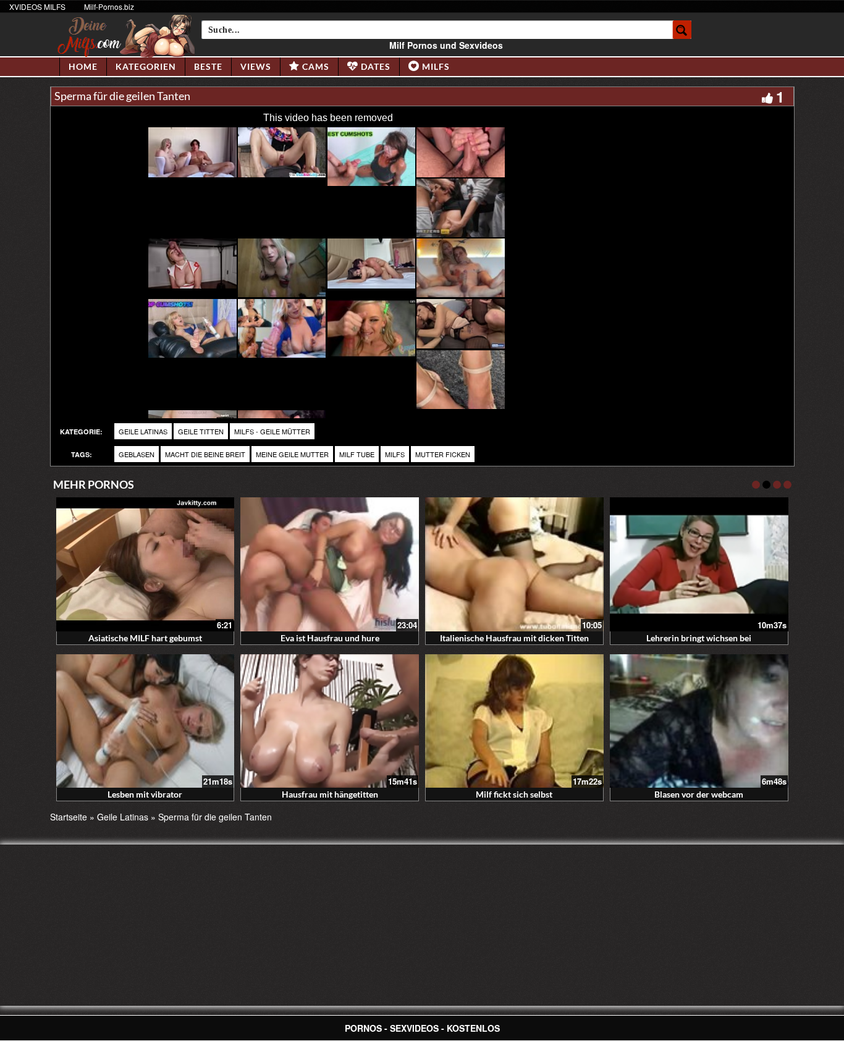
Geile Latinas (143, 431)
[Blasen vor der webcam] (699, 721)
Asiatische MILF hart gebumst (145, 638)
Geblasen (136, 454)
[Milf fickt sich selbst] (514, 721)
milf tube (356, 454)
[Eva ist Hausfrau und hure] (329, 564)
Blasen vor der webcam (698, 794)
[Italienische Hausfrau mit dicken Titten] (514, 564)
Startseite (68, 817)
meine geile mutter (292, 454)
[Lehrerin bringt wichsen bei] (699, 564)
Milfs (395, 454)
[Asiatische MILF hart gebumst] (145, 564)
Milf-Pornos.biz (109, 6)
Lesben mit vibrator (145, 794)
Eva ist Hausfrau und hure (330, 638)
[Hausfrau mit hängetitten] (329, 721)
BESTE (208, 66)
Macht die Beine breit (205, 454)
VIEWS (255, 66)
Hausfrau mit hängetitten (330, 794)
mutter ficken (442, 454)
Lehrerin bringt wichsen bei (698, 638)
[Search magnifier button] (682, 29)
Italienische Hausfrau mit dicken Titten (514, 638)
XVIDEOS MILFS (37, 6)
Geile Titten (201, 431)
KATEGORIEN (146, 66)
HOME (83, 66)
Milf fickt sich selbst (514, 794)
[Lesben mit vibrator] (145, 721)
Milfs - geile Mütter (272, 431)
